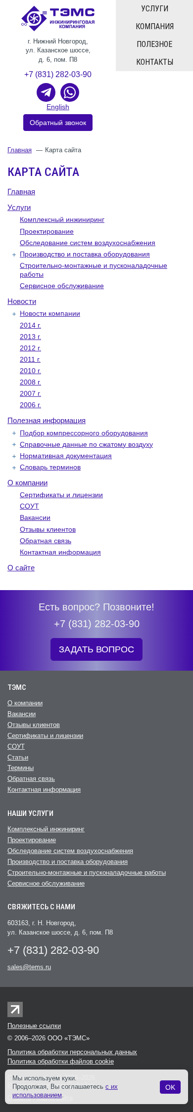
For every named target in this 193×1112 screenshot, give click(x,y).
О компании (27, 482)
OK (170, 1087)
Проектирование (47, 231)
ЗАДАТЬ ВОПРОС (96, 649)
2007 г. (30, 393)
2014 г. (30, 325)
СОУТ (29, 506)
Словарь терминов (50, 467)
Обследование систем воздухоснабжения (87, 243)
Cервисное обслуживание (62, 286)
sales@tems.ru (29, 967)
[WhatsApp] (69, 92)
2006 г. (30, 405)
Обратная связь (45, 541)
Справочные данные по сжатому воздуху (86, 444)
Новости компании (50, 313)
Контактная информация (60, 552)
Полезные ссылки (34, 1025)
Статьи (17, 757)
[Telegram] (46, 92)
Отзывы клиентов (48, 529)
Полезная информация (46, 420)
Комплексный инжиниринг (62, 219)
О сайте (21, 567)
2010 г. (30, 371)
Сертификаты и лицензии (61, 495)
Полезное (154, 44)
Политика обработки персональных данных (72, 1052)
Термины (20, 767)
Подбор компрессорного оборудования (84, 433)
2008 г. (30, 382)
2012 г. (30, 348)
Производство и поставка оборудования (85, 254)
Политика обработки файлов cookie (60, 1061)
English (58, 107)
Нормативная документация (66, 456)
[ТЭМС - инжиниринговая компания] (58, 18)
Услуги (154, 8)
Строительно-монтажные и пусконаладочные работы (86, 872)
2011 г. (30, 359)
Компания (155, 26)
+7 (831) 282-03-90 (58, 74)
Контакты (154, 62)
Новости (21, 301)
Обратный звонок (58, 123)
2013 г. (30, 337)
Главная (19, 150)
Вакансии (35, 517)
